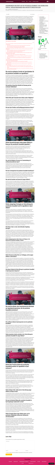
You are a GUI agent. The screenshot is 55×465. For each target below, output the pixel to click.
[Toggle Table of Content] (33, 42)
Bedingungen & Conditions (24, 461)
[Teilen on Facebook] (47, 1)
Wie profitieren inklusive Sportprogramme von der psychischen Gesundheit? (17, 61)
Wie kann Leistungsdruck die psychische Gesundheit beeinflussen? (16, 50)
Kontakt (30, 1)
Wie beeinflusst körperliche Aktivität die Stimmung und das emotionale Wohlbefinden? (18, 45)
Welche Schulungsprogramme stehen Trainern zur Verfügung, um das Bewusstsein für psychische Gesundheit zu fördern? (19, 55)
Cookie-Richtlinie (33, 461)
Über (27, 1)
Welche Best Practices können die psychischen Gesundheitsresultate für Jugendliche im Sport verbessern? (19, 64)
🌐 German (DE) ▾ (51, 463)
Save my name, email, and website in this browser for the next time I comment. (19, 452)
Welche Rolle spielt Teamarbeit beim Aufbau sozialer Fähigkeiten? (16, 46)
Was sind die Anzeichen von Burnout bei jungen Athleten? (14, 51)
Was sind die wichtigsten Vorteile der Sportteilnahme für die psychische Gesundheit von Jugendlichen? (19, 44)
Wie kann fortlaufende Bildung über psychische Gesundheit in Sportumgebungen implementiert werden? (20, 67)
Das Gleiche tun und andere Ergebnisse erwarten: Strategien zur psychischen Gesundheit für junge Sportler (43, 55)
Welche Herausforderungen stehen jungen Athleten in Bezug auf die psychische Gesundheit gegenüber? (19, 48)
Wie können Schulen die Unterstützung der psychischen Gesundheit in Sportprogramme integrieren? (19, 58)
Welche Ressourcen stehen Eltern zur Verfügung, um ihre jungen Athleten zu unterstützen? (19, 56)
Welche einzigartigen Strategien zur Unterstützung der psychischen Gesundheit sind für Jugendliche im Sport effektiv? (19, 53)
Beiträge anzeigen (35, 1)
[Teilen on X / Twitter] (48, 1)
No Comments (32, 14)
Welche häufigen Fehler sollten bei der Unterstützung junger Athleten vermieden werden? (19, 65)
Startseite (23, 1)
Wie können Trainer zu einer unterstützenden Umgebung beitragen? (16, 54)
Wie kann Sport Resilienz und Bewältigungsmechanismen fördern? (16, 47)
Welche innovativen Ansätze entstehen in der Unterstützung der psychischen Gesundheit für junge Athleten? (19, 62)
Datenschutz (16, 461)
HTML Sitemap (44, 461)
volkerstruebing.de (9, 1)
